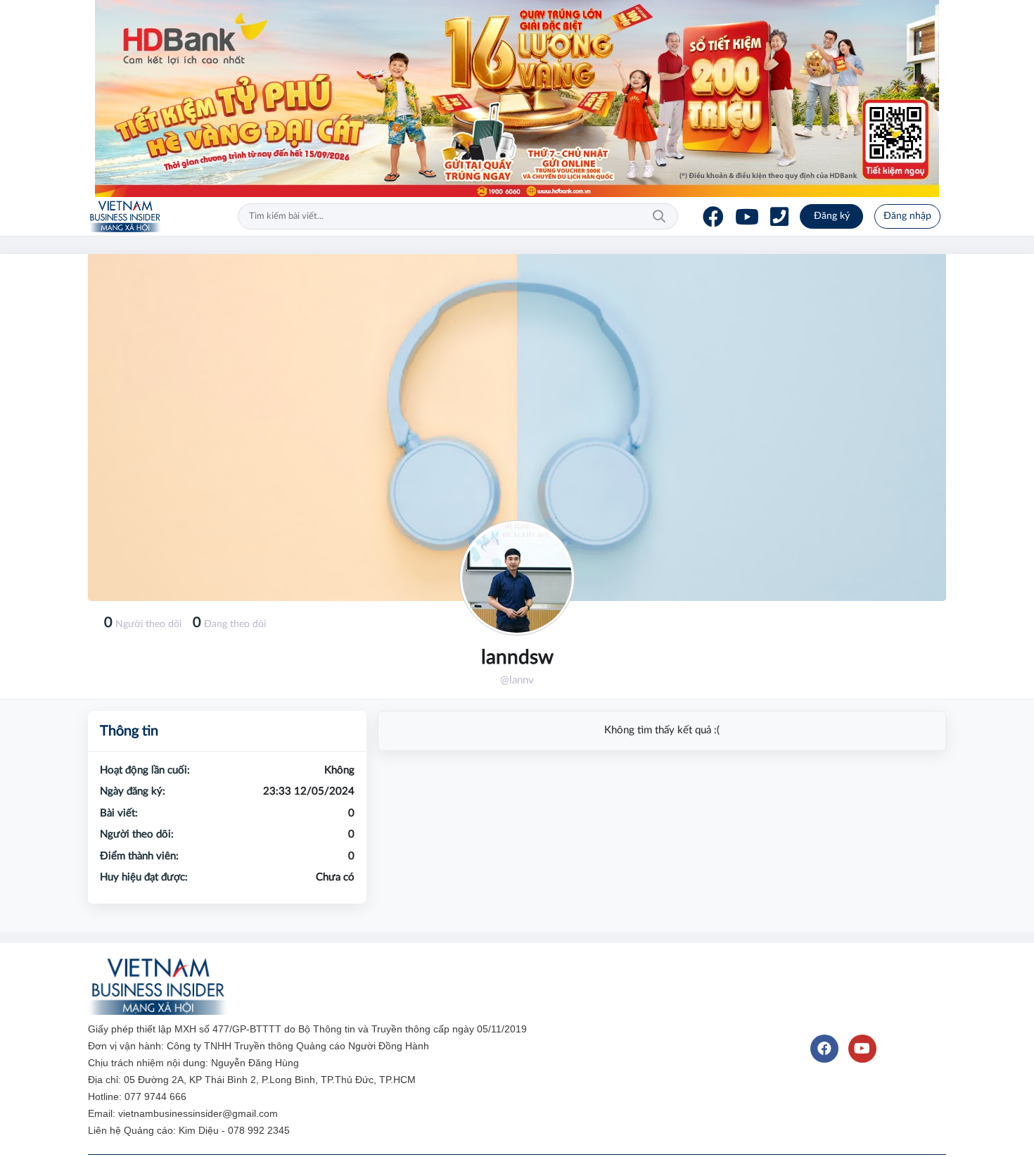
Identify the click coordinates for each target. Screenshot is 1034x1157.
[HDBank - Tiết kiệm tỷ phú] (517, 98)
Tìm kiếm (659, 216)
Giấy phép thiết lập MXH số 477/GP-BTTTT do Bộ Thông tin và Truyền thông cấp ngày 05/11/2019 (309, 1029)
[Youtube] (747, 216)
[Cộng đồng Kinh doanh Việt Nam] (125, 217)
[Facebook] (713, 216)
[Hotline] (779, 216)
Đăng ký (832, 216)
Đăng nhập (907, 216)
